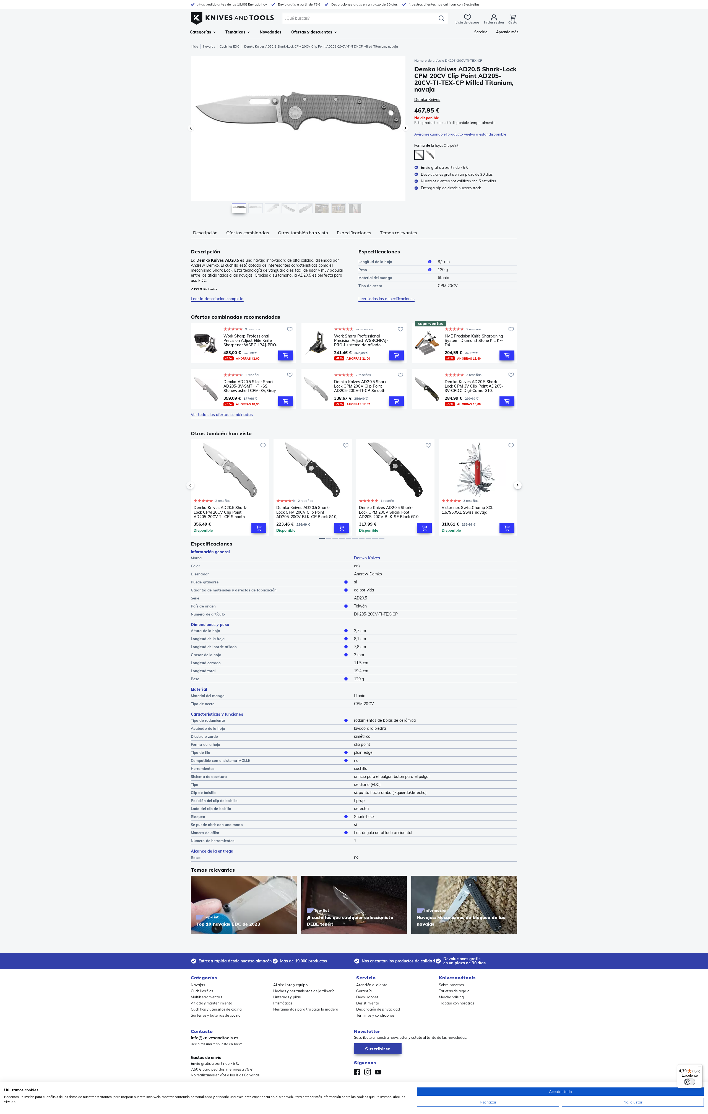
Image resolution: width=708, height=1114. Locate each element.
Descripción (205, 232)
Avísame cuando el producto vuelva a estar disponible (460, 134)
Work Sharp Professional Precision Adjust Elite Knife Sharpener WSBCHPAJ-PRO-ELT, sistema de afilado (250, 340)
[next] (508, 485)
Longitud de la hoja (375, 261)
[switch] (689, 1082)
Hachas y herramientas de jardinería (304, 991)
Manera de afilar (205, 832)
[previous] (200, 485)
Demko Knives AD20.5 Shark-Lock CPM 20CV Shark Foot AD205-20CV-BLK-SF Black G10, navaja (389, 512)
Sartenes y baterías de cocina (216, 1015)
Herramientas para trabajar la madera (306, 1009)
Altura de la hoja (205, 631)
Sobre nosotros (451, 985)
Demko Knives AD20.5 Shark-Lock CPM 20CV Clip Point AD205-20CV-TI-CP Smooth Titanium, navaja (361, 386)
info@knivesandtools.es (214, 1037)
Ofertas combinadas (247, 232)
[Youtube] (378, 1072)
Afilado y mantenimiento (211, 1003)
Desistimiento (367, 1003)
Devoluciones (367, 997)
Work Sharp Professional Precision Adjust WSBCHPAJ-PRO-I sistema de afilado (361, 340)
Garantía (364, 991)
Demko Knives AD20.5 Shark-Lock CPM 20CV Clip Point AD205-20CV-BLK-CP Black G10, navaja (306, 512)
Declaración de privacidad (378, 1009)
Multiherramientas (206, 997)
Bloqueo (198, 816)
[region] (298, 136)
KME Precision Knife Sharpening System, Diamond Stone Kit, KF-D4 (474, 340)
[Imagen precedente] (190, 128)
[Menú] (699, 1067)
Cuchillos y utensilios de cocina (216, 1009)
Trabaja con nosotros (456, 1003)
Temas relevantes (398, 232)
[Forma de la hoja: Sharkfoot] (430, 154)
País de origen (203, 606)
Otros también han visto (303, 232)
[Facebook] (357, 1072)
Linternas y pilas (287, 997)
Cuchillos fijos (202, 991)
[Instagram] (367, 1072)
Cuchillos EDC (229, 46)
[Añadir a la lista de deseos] (290, 329)
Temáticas (235, 32)
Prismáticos (282, 1003)
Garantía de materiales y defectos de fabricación (234, 590)
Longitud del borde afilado (214, 647)
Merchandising (451, 997)
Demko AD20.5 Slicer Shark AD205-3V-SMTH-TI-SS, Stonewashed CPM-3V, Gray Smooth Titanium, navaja (249, 386)
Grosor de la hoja (206, 655)
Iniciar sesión (494, 22)
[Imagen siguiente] (405, 128)
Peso (362, 270)
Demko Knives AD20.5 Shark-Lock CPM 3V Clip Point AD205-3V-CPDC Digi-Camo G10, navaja (474, 386)
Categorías (200, 32)
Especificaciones (354, 232)
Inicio (194, 46)
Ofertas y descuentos (311, 32)
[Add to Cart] (285, 355)
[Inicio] (232, 17)
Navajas (209, 46)
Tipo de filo (200, 752)
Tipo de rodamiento (208, 720)
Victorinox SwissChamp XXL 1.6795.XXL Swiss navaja (468, 510)
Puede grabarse (204, 582)
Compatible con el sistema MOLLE (220, 760)
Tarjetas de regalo (454, 991)
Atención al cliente (371, 985)
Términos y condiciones (375, 1015)
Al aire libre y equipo (290, 985)
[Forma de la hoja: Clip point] (419, 154)
